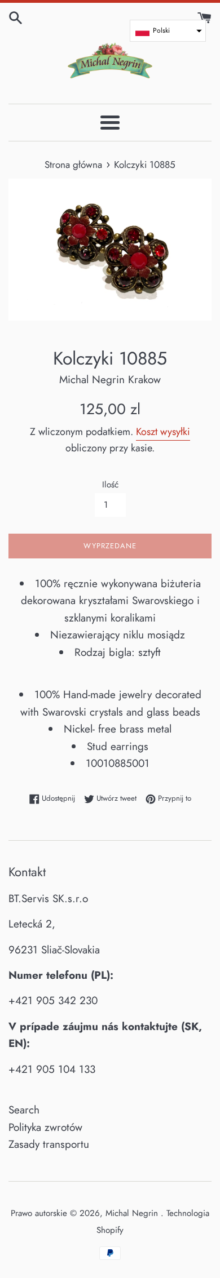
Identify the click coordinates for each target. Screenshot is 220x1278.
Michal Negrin (133, 1213)
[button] (168, 31)
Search (23, 1109)
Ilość (110, 484)
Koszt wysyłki (163, 431)
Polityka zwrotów (45, 1127)
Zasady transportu (48, 1144)
